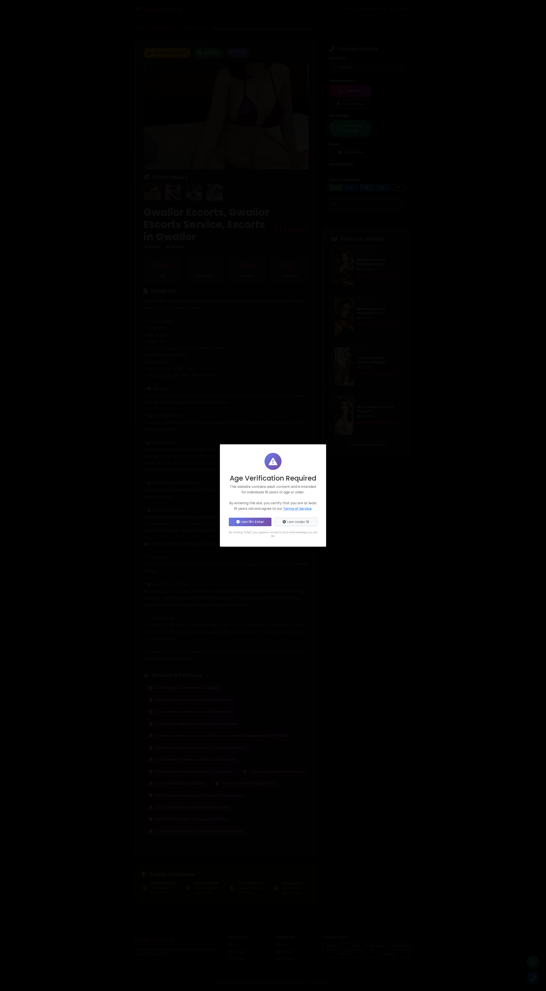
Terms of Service (297, 508)
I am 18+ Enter (252, 521)
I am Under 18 (297, 521)
